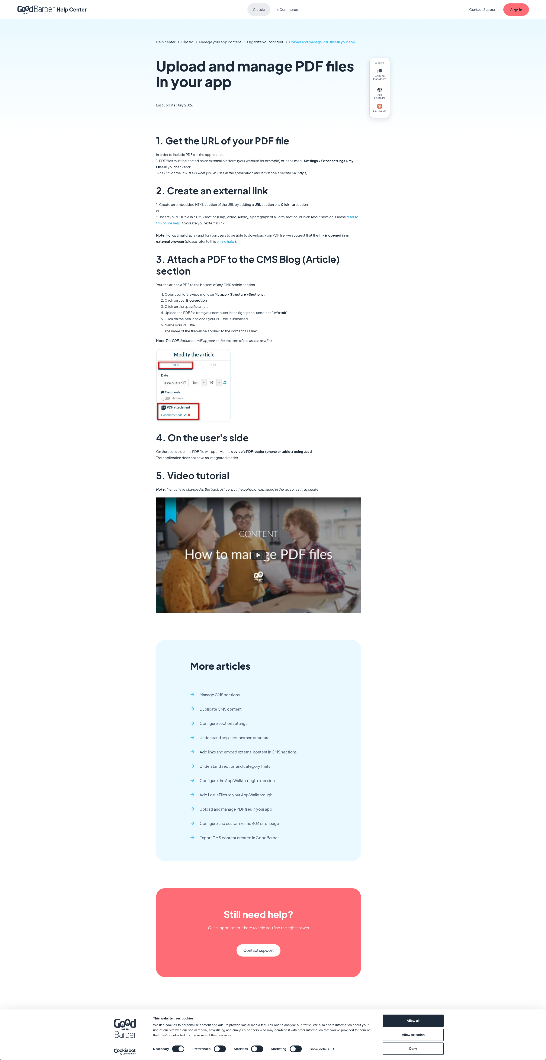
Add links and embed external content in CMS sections (248, 751)
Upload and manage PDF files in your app (322, 42)
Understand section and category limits (235, 766)
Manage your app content (220, 42)
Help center (165, 42)
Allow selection (413, 1035)
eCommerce (287, 9)
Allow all (413, 1020)
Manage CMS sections (220, 694)
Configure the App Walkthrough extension (237, 780)
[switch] (220, 1048)
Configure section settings (223, 723)
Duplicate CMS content (221, 709)
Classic (259, 9)
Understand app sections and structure (235, 737)
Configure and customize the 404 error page (239, 823)
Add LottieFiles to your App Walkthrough (236, 794)
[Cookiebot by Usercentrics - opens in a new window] (125, 1051)
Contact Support (483, 9)
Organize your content (265, 42)
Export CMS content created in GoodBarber (239, 837)
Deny (413, 1048)
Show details (319, 1049)
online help (225, 241)
